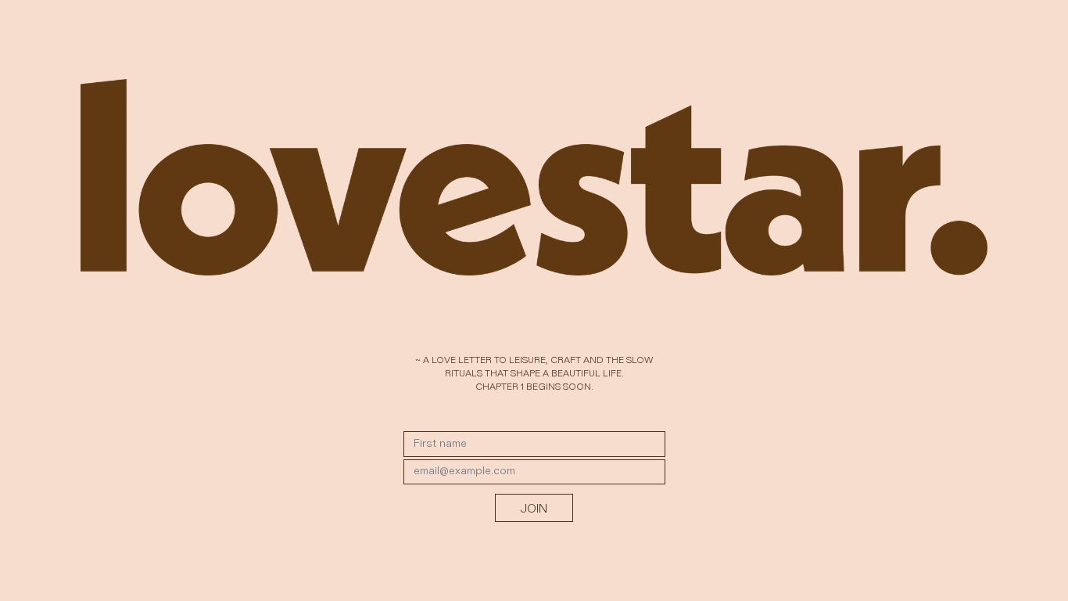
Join (534, 508)
